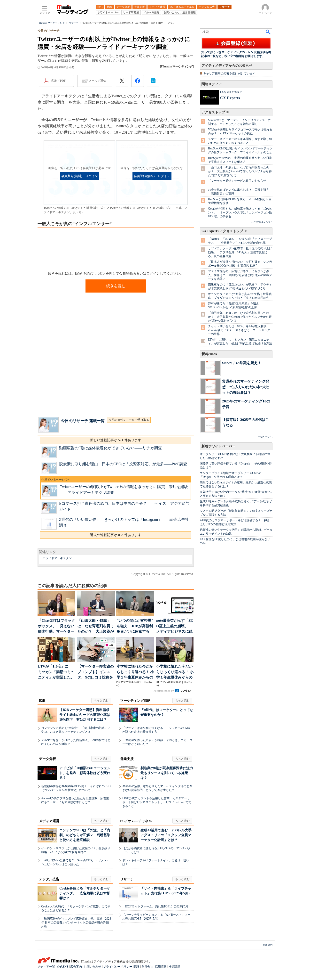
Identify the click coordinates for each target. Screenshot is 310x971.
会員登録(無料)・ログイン (79, 176)
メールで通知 (97, 80)
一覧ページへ (265, 436)
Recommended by (164, 690)
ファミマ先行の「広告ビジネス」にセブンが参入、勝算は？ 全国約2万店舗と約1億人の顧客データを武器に (240, 275)
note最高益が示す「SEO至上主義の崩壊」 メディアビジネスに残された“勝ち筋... (174, 626)
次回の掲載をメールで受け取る (128, 420)
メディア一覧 (46, 966)
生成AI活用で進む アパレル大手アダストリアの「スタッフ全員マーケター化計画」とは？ (166, 835)
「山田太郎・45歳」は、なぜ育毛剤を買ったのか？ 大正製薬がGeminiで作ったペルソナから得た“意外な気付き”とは (240, 171)
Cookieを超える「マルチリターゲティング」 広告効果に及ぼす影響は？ (84, 893)
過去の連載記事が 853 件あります (115, 535)
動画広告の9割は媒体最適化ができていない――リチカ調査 (110, 448)
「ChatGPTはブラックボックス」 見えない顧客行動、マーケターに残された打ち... (56, 626)
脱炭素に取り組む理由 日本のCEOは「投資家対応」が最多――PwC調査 (123, 464)
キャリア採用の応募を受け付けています (229, 73)
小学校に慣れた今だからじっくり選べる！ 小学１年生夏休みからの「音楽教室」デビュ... (135, 672)
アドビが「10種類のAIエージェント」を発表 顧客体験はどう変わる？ (84, 773)
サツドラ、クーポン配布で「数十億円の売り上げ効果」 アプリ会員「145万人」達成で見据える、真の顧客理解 (240, 252)
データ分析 (47, 759)
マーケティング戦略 (135, 700)
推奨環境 (174, 966)
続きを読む (115, 286)
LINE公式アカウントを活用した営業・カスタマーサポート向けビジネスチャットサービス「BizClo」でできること (156, 802)
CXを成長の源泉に (231, 91)
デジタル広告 (49, 879)
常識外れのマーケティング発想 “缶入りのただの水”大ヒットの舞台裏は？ (246, 386)
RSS (137, 966)
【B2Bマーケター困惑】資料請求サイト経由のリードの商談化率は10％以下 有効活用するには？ (84, 714)
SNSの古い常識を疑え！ (241, 363)
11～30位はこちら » (261, 221)
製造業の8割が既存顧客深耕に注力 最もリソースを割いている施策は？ (168, 773)
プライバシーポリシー (117, 966)
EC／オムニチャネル (136, 821)
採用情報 (161, 966)
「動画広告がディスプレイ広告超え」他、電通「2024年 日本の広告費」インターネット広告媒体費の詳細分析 (76, 922)
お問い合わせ (92, 966)
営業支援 (127, 759)
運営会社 (147, 966)
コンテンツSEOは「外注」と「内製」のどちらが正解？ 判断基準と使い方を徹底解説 (84, 835)
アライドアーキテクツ (57, 558)
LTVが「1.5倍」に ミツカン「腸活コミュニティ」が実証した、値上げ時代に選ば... (56, 672)
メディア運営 (49, 821)
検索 (268, 31)
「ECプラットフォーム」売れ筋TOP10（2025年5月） (156, 906)
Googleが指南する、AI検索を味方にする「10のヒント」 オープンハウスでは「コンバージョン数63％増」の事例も (240, 212)
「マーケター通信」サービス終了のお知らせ (237, 180)
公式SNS (62, 966)
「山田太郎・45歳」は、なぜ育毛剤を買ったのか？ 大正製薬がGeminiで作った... (96, 626)
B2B (42, 700)
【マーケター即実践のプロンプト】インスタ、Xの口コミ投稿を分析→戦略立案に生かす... (96, 672)
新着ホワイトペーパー (218, 446)
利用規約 (267, 945)
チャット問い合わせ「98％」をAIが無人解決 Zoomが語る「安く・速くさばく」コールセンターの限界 (239, 330)
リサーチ (127, 879)
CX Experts (230, 98)
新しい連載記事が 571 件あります (115, 440)
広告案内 (76, 966)
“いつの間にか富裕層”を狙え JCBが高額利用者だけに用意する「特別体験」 (135, 626)
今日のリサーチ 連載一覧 (83, 421)
